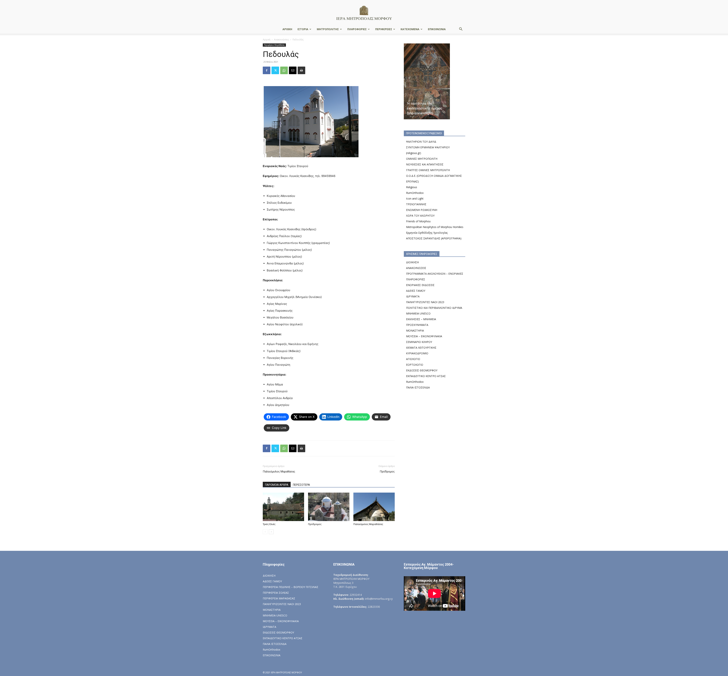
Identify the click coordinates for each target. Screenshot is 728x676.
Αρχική (266, 39)
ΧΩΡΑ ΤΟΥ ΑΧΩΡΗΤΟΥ (420, 215)
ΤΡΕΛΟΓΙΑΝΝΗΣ (416, 204)
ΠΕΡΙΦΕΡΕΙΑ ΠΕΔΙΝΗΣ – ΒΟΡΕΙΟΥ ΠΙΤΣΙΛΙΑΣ (290, 587)
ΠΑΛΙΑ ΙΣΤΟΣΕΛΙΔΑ (418, 387)
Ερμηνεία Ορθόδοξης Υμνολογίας (427, 232)
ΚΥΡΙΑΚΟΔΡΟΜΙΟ (417, 353)
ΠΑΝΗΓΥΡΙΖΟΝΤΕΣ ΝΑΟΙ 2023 (425, 302)
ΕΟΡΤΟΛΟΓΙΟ (414, 364)
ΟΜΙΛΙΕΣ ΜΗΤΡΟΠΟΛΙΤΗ (421, 158)
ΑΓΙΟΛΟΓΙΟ (413, 359)
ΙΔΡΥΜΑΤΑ (413, 296)
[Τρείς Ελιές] (283, 507)
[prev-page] (265, 531)
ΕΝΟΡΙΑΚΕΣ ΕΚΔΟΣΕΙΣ (420, 285)
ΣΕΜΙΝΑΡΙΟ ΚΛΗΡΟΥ (419, 342)
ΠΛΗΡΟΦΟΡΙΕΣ (357, 29)
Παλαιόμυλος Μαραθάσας (279, 471)
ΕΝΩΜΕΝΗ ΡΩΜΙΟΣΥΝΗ (421, 210)
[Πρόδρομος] (328, 507)
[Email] (293, 70)
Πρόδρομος (387, 471)
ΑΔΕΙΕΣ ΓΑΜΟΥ (415, 290)
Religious (411, 187)
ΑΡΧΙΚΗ (287, 29)
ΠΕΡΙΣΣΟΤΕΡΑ (301, 484)
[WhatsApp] (284, 70)
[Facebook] (266, 70)
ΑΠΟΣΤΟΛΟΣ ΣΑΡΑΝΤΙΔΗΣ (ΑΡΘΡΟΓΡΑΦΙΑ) (433, 238)
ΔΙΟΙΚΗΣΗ (412, 262)
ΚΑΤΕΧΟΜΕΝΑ (410, 29)
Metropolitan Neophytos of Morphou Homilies (434, 227)
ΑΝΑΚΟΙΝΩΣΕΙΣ (416, 268)
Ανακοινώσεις (281, 39)
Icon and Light (415, 198)
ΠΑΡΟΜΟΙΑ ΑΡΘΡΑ (276, 484)
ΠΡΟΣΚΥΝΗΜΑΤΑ (417, 325)
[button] (460, 29)
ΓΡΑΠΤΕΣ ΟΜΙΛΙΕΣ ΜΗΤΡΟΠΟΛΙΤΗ (428, 170)
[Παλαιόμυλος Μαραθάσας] (374, 507)
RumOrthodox (415, 193)
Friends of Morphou (418, 221)
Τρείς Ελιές (269, 524)
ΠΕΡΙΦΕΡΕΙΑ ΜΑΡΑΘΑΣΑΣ (279, 598)
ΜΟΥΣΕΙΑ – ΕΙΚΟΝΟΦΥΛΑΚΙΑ (424, 336)
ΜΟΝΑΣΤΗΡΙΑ (415, 330)
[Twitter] (275, 70)
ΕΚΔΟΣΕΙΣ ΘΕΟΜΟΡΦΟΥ (421, 370)
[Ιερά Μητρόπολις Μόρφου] (364, 12)
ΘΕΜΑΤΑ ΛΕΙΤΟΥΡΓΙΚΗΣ (421, 347)
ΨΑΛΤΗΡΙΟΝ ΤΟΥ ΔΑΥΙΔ (421, 141)
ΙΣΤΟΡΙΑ (302, 29)
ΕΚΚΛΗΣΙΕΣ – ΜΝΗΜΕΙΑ (421, 319)
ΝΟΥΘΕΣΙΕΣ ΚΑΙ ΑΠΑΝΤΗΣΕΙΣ (424, 164)
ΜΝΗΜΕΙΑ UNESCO (418, 313)
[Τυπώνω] (301, 70)
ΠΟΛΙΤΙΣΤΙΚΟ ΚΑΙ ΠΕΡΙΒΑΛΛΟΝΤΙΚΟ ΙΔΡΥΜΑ (434, 308)
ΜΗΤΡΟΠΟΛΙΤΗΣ (328, 29)
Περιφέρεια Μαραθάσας (274, 45)
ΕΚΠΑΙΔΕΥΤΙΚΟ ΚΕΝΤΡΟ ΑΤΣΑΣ (426, 376)
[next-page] (271, 531)
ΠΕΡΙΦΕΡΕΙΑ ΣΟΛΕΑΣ (276, 592)
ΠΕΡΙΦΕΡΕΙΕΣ (383, 29)
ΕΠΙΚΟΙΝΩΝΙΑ (437, 29)
